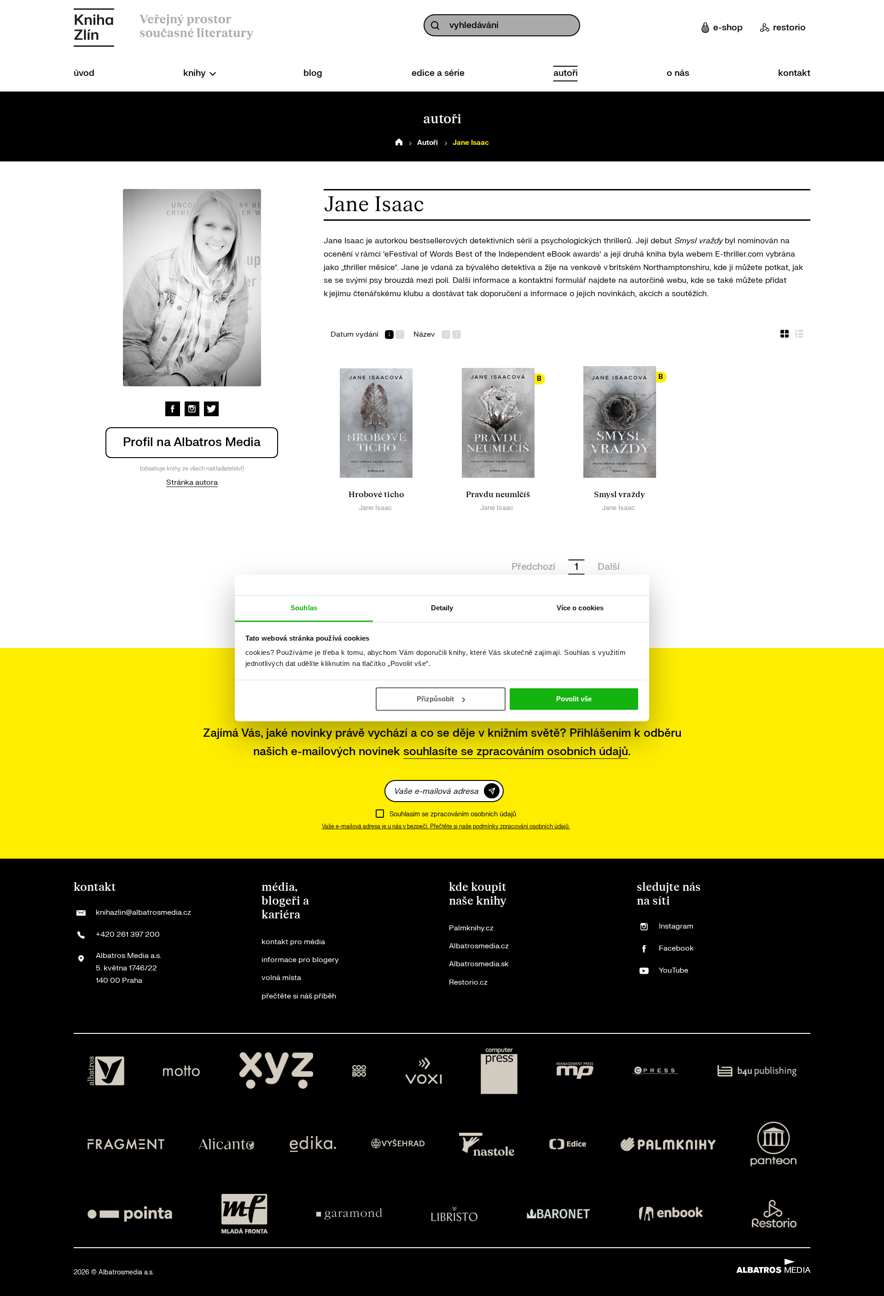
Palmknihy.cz (471, 928)
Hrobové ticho (376, 494)
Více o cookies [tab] (580, 608)
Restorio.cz (468, 982)
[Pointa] (130, 1213)
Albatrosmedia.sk (479, 964)
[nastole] (486, 1144)
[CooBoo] (359, 1071)
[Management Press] (575, 1071)
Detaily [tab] (442, 608)
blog (312, 73)
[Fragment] (126, 1144)
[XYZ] (276, 1071)
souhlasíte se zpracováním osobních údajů (515, 752)
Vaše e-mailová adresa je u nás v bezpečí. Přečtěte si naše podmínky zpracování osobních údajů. (446, 826)
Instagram (676, 926)
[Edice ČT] (567, 1144)
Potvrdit (492, 790)
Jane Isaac (375, 508)
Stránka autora (192, 482)
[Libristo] (454, 1213)
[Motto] (181, 1071)
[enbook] (670, 1213)
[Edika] (313, 1144)
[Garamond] (349, 1213)
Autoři (427, 142)
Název (424, 334)
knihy (195, 73)
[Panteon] (773, 1144)
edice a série (438, 73)
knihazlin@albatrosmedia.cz (143, 912)
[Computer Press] (499, 1071)
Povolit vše (574, 699)
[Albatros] (106, 1071)
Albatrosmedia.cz (479, 946)
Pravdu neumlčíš (498, 494)
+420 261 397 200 (128, 934)
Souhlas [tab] (304, 608)
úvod (84, 73)
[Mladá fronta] (244, 1213)
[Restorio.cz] (774, 1213)
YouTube (673, 970)
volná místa (281, 977)
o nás (678, 73)
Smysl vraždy (619, 494)
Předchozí (533, 567)
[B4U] (757, 1071)
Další (609, 567)
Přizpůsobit (435, 699)
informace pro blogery (300, 959)
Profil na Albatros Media (192, 442)
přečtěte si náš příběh (299, 996)
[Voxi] (423, 1071)
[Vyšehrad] (397, 1144)
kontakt (794, 73)
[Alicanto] (226, 1144)
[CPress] (655, 1071)
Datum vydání (354, 334)
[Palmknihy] (668, 1144)
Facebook (676, 948)
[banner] (94, 27)
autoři (565, 73)
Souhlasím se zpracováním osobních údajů (453, 814)
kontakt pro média (293, 941)
